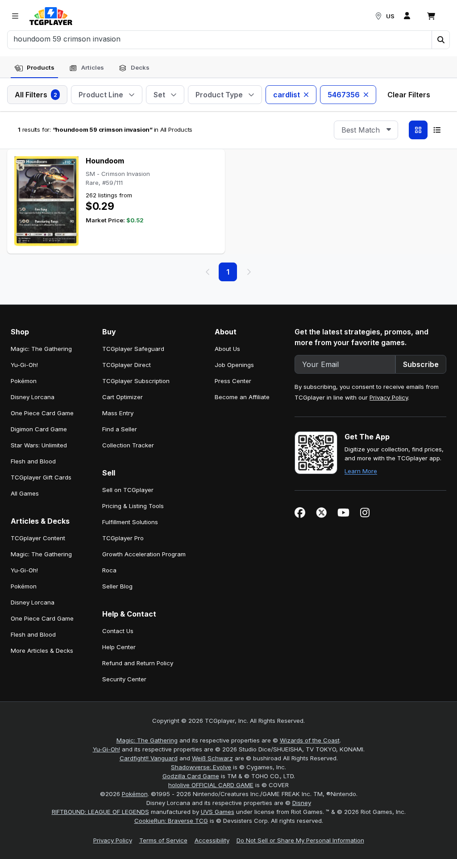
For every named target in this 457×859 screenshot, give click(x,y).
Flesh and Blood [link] (33, 461)
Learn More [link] (361, 471)
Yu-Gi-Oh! (106, 749)
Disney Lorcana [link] (32, 396)
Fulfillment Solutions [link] (130, 521)
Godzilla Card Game (190, 776)
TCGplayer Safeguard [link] (133, 348)
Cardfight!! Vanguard (149, 758)
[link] (50, 16)
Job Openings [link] (234, 364)
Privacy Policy (389, 397)
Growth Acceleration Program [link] (144, 554)
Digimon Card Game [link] (39, 429)
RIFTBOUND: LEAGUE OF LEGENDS (100, 811)
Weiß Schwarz (212, 758)
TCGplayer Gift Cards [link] (41, 477)
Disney (301, 802)
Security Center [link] (124, 679)
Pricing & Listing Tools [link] (133, 505)
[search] (220, 39)
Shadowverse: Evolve (201, 767)
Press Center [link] (233, 380)
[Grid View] (418, 130)
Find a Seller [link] (119, 429)
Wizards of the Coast (310, 740)
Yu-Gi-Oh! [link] (24, 364)
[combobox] (366, 130)
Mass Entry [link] (117, 413)
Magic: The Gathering (147, 740)
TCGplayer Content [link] (38, 538)
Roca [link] (109, 570)
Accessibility (212, 840)
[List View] (437, 130)
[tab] (34, 68)
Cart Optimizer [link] (122, 396)
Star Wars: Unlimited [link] (39, 445)
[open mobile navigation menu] (15, 16)
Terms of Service (163, 840)
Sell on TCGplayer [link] (128, 489)
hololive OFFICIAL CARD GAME (210, 784)
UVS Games (217, 811)
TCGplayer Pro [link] (123, 538)
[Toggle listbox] (388, 129)
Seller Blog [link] (117, 586)
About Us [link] (227, 348)
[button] (440, 40)
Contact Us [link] (117, 630)
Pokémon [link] (24, 380)
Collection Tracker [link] (128, 445)
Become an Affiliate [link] (242, 396)
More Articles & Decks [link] (42, 650)
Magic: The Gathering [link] (41, 348)
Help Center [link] (119, 647)
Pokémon (135, 793)
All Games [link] (25, 493)
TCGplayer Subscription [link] (136, 380)
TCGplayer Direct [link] (126, 364)
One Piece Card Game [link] (42, 413)
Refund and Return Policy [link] (137, 663)
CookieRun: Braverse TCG (171, 820)
